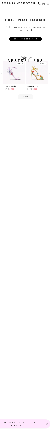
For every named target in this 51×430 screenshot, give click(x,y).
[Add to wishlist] (22, 63)
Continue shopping (25, 39)
